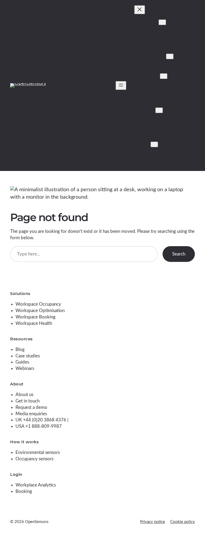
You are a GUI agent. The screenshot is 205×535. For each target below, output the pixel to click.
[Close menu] (139, 9)
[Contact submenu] (159, 110)
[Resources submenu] (163, 76)
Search (178, 254)
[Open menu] (121, 85)
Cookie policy (182, 522)
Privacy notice (152, 522)
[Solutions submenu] (162, 22)
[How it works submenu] (170, 56)
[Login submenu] (154, 144)
